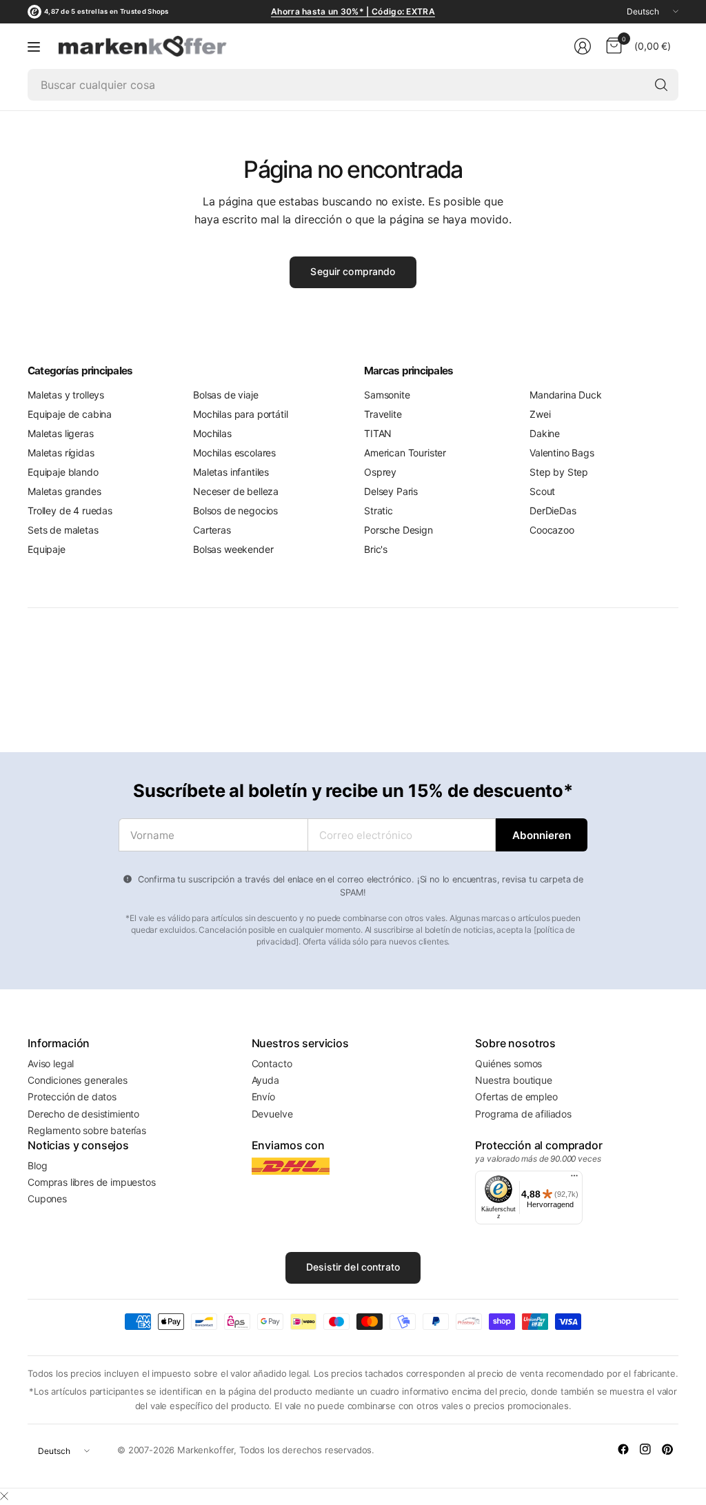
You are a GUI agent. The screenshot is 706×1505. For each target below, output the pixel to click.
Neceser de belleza (236, 491)
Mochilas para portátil (240, 414)
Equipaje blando (63, 472)
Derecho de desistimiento (83, 1114)
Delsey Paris (391, 491)
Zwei (540, 414)
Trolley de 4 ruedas (70, 510)
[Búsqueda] (661, 85)
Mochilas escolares (234, 452)
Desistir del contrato (353, 1267)
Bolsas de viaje (226, 395)
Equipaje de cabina (70, 414)
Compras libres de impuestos (92, 1182)
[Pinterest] (667, 1449)
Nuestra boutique (513, 1080)
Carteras (212, 530)
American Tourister (405, 452)
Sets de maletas (63, 530)
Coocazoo (552, 530)
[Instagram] (645, 1449)
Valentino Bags (562, 452)
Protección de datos (72, 1096)
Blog (37, 1165)
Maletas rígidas (61, 452)
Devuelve (272, 1114)
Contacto (272, 1063)
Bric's (375, 549)
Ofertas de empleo (516, 1096)
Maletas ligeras (61, 433)
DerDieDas (553, 510)
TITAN (378, 433)
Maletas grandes (64, 491)
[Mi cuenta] (582, 46)
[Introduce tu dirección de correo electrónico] (541, 834)
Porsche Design (398, 530)
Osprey (380, 472)
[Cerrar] (4, 1496)
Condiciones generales (78, 1080)
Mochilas (212, 433)
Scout (542, 491)
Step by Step (559, 472)
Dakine (545, 433)
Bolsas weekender (233, 549)
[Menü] (574, 1179)
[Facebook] (623, 1449)
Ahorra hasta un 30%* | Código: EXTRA (353, 11)
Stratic (378, 510)
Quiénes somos (508, 1063)
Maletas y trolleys (66, 395)
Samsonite (387, 395)
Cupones (47, 1198)
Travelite (383, 414)
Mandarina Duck (566, 395)
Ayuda (265, 1080)
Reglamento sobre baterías (87, 1130)
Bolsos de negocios (235, 510)
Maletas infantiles (231, 472)
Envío (263, 1096)
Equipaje (46, 549)
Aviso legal (51, 1063)
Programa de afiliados (523, 1114)
